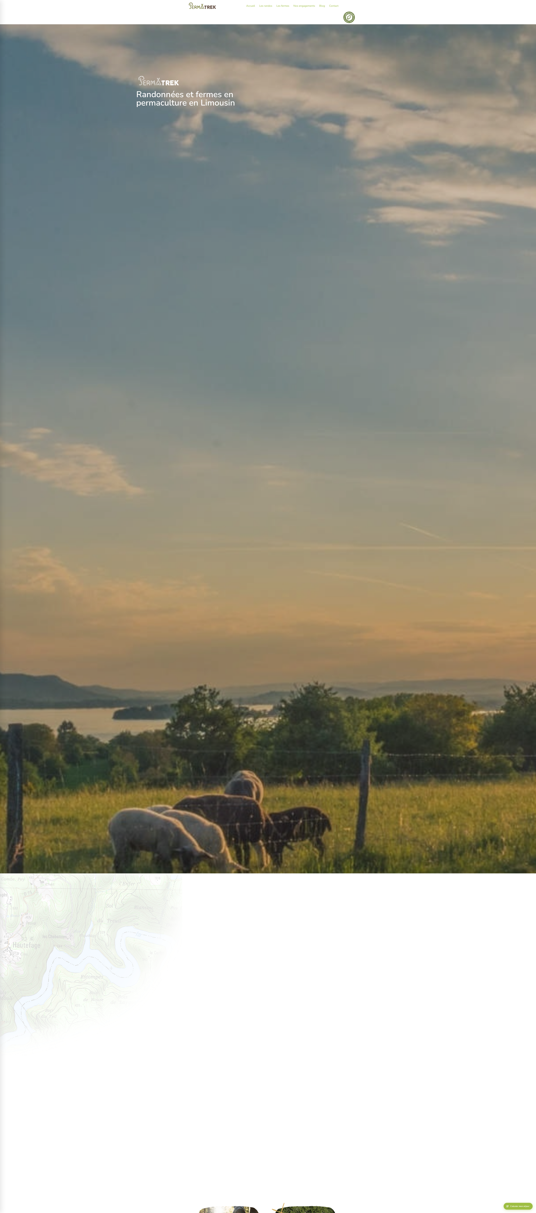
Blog (322, 6)
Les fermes (282, 6)
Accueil (250, 6)
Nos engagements (304, 6)
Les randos (265, 6)
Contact (333, 6)
